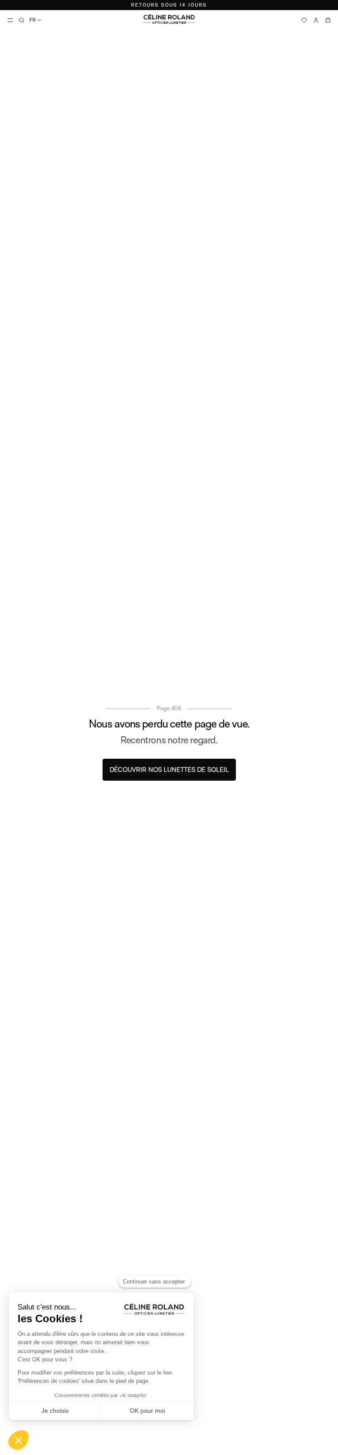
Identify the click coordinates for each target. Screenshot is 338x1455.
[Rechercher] (21, 20)
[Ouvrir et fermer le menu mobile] (10, 20)
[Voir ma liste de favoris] (304, 20)
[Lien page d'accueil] (169, 19)
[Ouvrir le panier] (327, 20)
